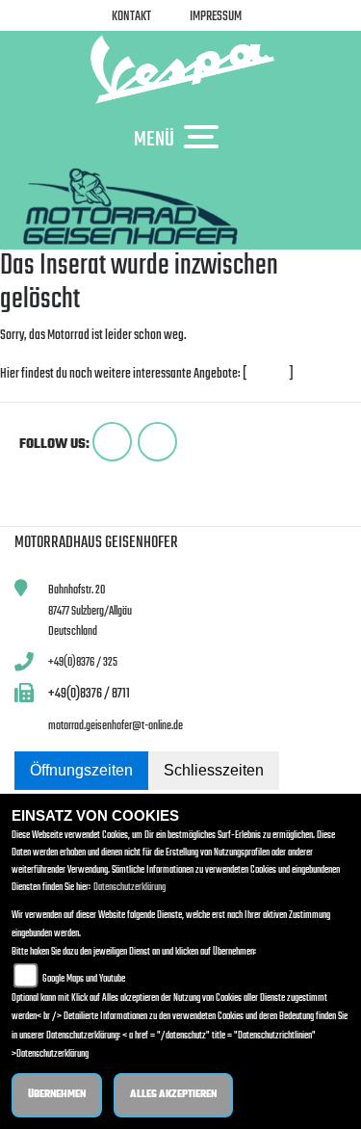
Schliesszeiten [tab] (214, 770)
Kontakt (131, 17)
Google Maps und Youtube (83, 979)
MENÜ (154, 138)
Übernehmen (57, 1095)
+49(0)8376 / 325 (82, 662)
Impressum (216, 17)
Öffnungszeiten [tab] (81, 770)
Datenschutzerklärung (129, 888)
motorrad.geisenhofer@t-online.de (115, 726)
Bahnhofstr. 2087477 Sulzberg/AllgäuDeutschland (90, 611)
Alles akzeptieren (173, 1095)
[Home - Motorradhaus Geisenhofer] (180, 69)
